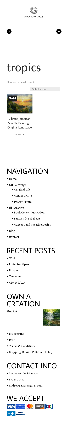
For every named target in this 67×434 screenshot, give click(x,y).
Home (12, 178)
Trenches (15, 276)
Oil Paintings (17, 185)
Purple (13, 270)
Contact (14, 237)
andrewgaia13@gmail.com (25, 385)
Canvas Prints (23, 195)
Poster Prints (23, 201)
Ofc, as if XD (17, 282)
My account (16, 333)
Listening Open (19, 264)
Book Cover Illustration (29, 212)
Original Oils (22, 189)
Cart (12, 340)
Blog (12, 230)
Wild (12, 258)
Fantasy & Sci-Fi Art (27, 218)
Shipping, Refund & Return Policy (31, 352)
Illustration (16, 207)
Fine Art (12, 311)
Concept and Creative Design (32, 224)
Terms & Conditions (22, 346)
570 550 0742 (16, 379)
